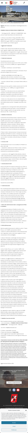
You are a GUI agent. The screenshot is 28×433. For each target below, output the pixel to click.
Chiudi (14, 426)
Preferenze (14, 430)
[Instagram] (10, 390)
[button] (26, 410)
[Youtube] (18, 390)
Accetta (14, 422)
